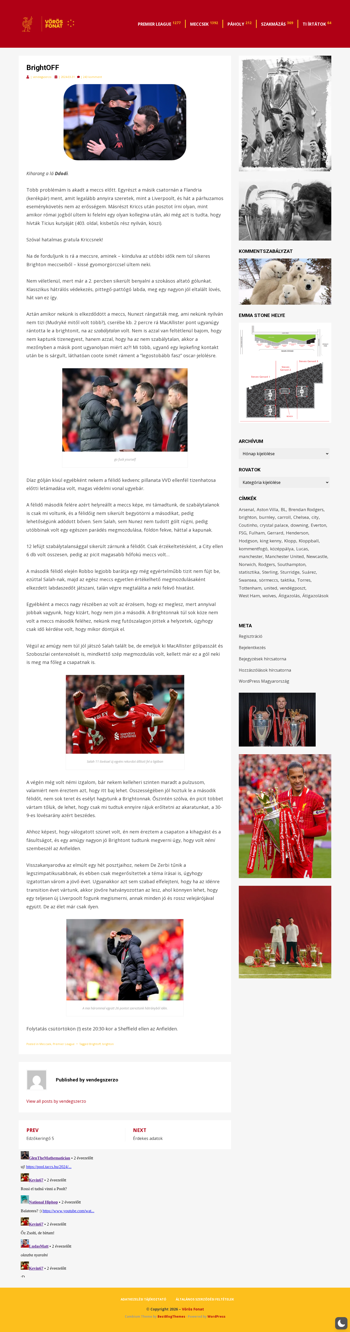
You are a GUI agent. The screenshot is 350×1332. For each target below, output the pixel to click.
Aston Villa (267, 509)
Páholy (240, 23)
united (270, 588)
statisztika (249, 572)
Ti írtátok (317, 23)
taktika (288, 580)
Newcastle (316, 556)
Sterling (270, 572)
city (315, 517)
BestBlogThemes (171, 1316)
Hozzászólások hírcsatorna (265, 670)
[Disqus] (125, 1213)
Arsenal (246, 509)
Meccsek (204, 23)
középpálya (282, 549)
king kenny (271, 541)
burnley (267, 517)
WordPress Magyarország (264, 681)
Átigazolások (315, 596)
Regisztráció (250, 636)
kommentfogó (253, 549)
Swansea (247, 580)
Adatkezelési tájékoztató (143, 1299)
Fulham (257, 533)
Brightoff (95, 1044)
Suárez (309, 572)
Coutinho (248, 525)
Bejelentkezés (252, 647)
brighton (108, 1044)
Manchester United (284, 556)
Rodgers (266, 564)
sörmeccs (268, 580)
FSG (242, 533)
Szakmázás (277, 23)
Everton (318, 525)
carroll (284, 517)
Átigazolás (289, 596)
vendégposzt (292, 588)
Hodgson (248, 541)
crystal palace (274, 525)
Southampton (291, 564)
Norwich (247, 564)
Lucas (302, 549)
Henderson (297, 533)
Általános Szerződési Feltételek (205, 1299)
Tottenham (250, 588)
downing (299, 525)
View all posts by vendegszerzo (56, 1101)
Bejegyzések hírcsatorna (262, 659)
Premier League (159, 23)
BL (283, 509)
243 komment (92, 77)
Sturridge (290, 572)
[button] (341, 1323)
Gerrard (275, 533)
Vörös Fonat (193, 1309)
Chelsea (301, 517)
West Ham (249, 596)
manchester (251, 556)
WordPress (216, 1316)
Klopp (290, 541)
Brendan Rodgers (306, 509)
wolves (269, 596)
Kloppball (309, 541)
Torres (304, 580)
